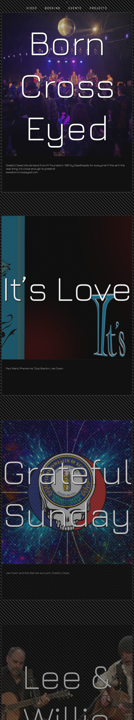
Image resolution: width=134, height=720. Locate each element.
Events (75, 8)
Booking (52, 8)
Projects (99, 8)
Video (31, 8)
